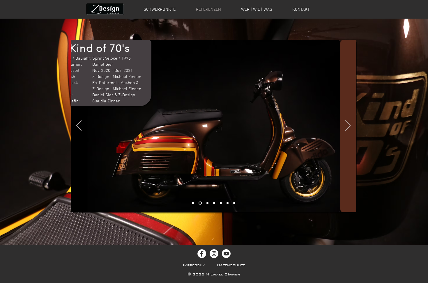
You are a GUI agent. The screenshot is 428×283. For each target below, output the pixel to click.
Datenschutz (231, 265)
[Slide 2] (200, 203)
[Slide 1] (193, 203)
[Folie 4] (221, 203)
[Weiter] (348, 125)
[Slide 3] (207, 203)
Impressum (194, 265)
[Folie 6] (234, 203)
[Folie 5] (228, 203)
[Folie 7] (214, 203)
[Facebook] (201, 253)
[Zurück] (79, 125)
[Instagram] (214, 253)
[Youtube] (226, 253)
